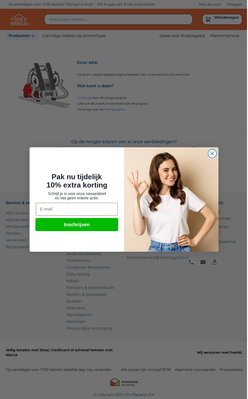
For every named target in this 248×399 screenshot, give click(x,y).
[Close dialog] (212, 153)
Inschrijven (77, 224)
